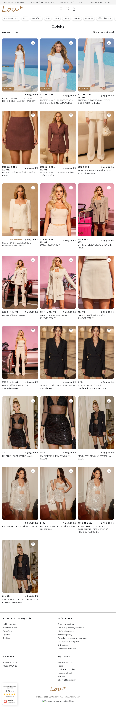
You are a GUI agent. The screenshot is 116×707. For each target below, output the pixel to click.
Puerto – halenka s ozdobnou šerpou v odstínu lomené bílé (56, 101)
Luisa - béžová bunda (13, 315)
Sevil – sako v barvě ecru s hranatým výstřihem (16, 244)
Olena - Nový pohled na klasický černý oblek (57, 386)
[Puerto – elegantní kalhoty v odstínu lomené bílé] (96, 65)
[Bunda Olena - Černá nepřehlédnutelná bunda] (96, 352)
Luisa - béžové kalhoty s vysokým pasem (15, 386)
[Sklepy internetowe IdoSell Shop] (58, 701)
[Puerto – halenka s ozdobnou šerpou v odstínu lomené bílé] (58, 65)
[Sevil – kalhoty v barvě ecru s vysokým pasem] (96, 137)
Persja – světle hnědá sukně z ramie (18, 174)
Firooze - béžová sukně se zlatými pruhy (92, 316)
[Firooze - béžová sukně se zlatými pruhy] (96, 282)
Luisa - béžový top (50, 245)
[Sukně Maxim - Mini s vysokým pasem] (58, 423)
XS (46, 95)
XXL (83, 97)
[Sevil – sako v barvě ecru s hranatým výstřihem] (20, 210)
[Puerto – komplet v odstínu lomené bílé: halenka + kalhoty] (20, 65)
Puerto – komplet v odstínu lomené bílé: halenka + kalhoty (18, 99)
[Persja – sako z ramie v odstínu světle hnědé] (58, 137)
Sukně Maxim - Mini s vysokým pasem (55, 457)
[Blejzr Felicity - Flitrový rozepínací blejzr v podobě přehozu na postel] (96, 493)
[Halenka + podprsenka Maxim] (20, 423)
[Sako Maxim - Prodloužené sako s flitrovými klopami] (20, 566)
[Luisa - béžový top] (58, 210)
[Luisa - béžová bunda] (20, 282)
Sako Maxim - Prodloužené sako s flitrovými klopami (20, 600)
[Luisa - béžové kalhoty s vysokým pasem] (20, 352)
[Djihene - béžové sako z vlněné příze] (96, 210)
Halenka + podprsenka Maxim (17, 456)
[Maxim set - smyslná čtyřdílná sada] (96, 423)
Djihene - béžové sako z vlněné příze (94, 246)
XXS (42, 95)
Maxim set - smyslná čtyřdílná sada (94, 457)
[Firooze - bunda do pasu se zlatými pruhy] (58, 282)
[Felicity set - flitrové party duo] (20, 493)
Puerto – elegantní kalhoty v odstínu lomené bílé (94, 101)
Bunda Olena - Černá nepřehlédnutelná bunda (92, 386)
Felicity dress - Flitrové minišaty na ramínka (57, 527)
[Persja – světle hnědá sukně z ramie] (20, 137)
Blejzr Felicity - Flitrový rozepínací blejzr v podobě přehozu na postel (93, 529)
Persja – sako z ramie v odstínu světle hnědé (57, 174)
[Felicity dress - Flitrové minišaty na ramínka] (58, 493)
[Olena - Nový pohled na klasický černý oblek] (58, 352)
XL (41, 97)
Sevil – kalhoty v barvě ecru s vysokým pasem (94, 171)
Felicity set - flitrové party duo (19, 526)
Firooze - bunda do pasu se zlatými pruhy (55, 316)
